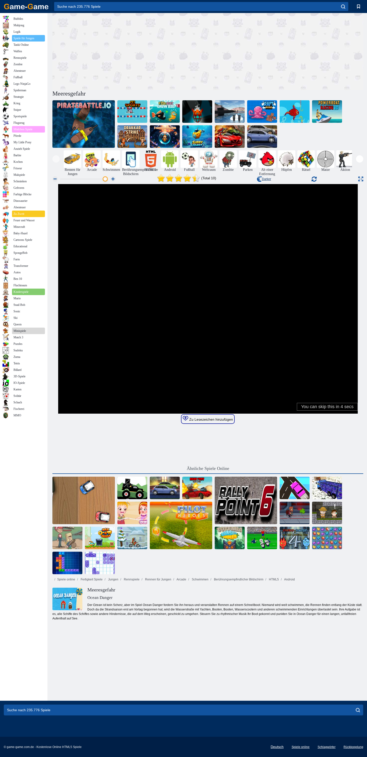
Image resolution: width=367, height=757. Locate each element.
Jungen (112, 579)
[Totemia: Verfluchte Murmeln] (230, 538)
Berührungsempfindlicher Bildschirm (238, 579)
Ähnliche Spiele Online (208, 468)
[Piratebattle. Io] (83, 124)
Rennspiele (131, 579)
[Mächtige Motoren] (165, 488)
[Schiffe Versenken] (100, 563)
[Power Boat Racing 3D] (327, 111)
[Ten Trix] (67, 563)
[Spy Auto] (230, 136)
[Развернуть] (360, 179)
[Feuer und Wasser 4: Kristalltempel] (295, 538)
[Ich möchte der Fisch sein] (165, 136)
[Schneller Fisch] (295, 111)
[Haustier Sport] (132, 111)
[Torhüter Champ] (262, 538)
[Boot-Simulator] (230, 111)
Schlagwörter (327, 747)
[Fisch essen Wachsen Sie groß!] (165, 111)
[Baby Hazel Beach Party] (132, 513)
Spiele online (66, 579)
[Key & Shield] (100, 538)
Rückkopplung (353, 747)
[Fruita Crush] (327, 538)
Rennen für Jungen (157, 579)
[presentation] (56, 159)
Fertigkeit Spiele (91, 579)
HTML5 (273, 579)
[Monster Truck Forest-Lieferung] (132, 488)
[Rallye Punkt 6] (246, 500)
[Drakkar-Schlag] (132, 136)
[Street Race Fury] (262, 136)
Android (289, 579)
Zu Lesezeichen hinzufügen (210, 419)
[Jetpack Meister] (295, 513)
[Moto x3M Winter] (132, 538)
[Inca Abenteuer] (327, 513)
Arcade (181, 579)
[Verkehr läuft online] (295, 488)
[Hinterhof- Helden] (67, 538)
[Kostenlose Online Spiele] (26, 6)
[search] (343, 6)
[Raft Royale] (262, 111)
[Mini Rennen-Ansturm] (83, 500)
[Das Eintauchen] (197, 111)
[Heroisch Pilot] (181, 525)
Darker (266, 179)
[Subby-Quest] (197, 136)
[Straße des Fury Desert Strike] (197, 488)
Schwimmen (199, 579)
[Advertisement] (130, 51)
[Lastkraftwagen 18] (327, 488)
